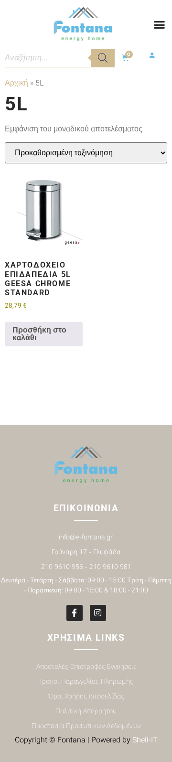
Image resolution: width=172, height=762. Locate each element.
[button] (159, 25)
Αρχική (16, 83)
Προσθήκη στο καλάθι (39, 333)
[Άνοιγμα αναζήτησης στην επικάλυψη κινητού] (60, 57)
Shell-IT (145, 740)
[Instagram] (98, 613)
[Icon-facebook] (74, 613)
